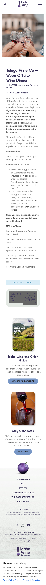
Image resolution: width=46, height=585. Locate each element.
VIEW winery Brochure (23, 381)
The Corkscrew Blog (23, 497)
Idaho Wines (23, 479)
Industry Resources (23, 493)
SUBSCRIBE (23, 509)
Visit (23, 484)
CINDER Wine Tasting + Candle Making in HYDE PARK (30, 298)
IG (22, 525)
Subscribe (23, 452)
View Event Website (19, 93)
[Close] (43, 561)
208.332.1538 (25, 541)
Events (23, 488)
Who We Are (23, 501)
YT (28, 525)
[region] (23, 572)
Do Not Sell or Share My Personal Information (21, 580)
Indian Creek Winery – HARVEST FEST (15, 297)
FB (17, 525)
